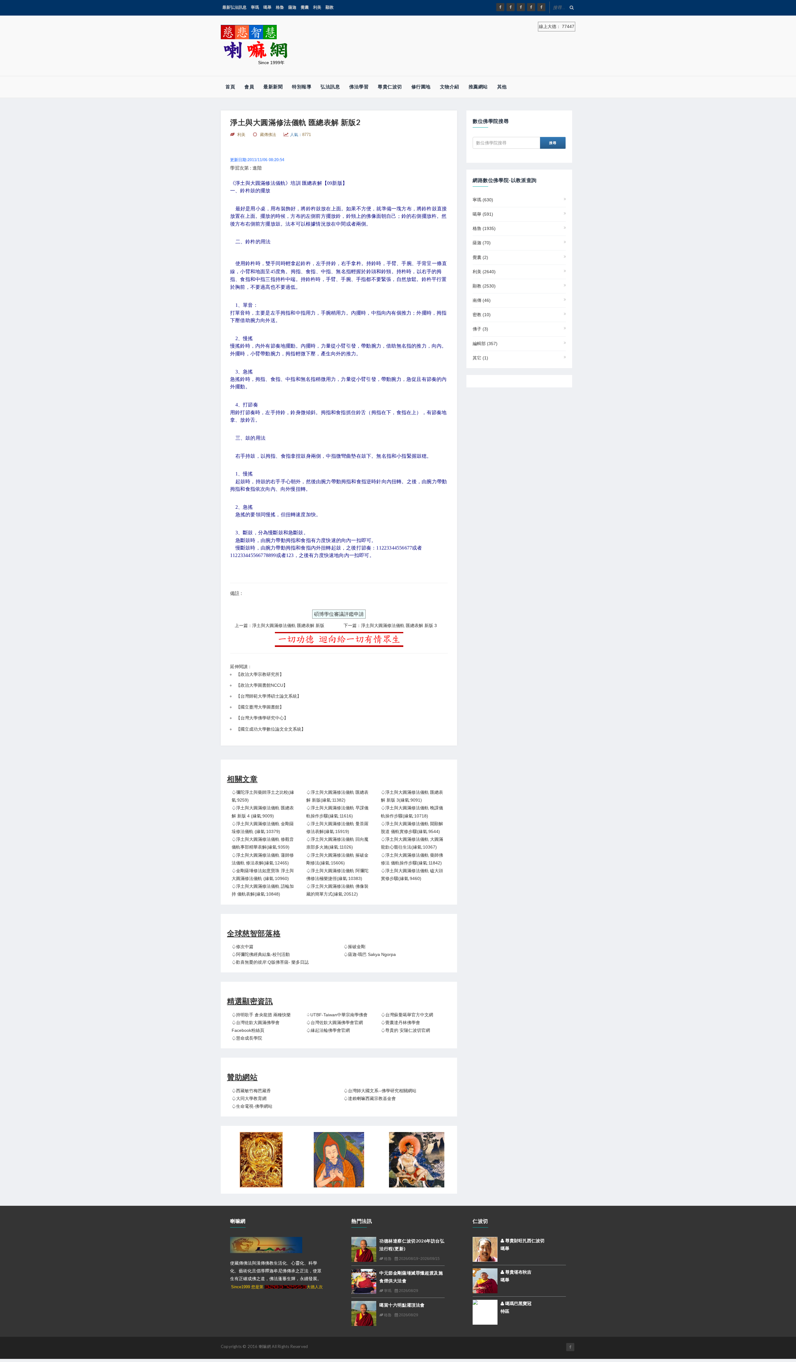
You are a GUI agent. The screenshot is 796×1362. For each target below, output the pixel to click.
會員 (249, 86)
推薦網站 (478, 86)
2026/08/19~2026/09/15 (419, 1259)
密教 (482, 314)
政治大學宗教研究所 (260, 674)
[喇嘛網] (531, 7)
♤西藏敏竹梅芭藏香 (251, 1090)
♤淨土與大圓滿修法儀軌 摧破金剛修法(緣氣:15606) (337, 859)
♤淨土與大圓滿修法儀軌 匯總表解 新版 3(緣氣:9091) (412, 796)
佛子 (480, 328)
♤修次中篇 (242, 946)
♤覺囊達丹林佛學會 (400, 1022)
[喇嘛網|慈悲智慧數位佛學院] (511, 7)
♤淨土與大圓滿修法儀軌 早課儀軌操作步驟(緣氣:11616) (337, 811)
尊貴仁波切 (390, 86)
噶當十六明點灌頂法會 (402, 1305)
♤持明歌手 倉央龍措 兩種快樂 (261, 1014)
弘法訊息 (330, 86)
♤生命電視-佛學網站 (252, 1106)
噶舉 (267, 7)
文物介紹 (449, 86)
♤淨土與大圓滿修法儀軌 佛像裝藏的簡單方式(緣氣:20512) (337, 890)
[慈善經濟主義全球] (541, 7)
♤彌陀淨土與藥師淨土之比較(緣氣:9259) (263, 796)
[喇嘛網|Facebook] (500, 7)
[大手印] (416, 1159)
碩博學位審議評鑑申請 (339, 614)
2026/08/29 (408, 1291)
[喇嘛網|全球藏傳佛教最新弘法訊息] (521, 7)
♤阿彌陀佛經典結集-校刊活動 (261, 954)
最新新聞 (273, 86)
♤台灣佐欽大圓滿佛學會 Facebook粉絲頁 (256, 1026)
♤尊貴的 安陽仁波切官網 (405, 1030)
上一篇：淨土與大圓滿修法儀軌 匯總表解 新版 (279, 625)
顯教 (330, 7)
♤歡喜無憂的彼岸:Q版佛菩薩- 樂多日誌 (270, 962)
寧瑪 (255, 7)
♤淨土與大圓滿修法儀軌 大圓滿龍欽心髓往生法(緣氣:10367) (412, 843)
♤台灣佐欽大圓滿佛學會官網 (334, 1022)
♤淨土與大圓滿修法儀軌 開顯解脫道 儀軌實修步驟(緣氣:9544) (412, 827)
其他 (502, 86)
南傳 (482, 300)
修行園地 (421, 86)
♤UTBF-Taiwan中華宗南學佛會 (337, 1014)
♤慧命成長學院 (247, 1038)
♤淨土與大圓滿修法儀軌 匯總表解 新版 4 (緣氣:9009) (263, 811)
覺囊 (305, 7)
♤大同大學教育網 (249, 1098)
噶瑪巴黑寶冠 (517, 1303)
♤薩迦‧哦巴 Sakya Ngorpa (370, 954)
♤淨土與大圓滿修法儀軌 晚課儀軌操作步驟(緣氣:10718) (412, 811)
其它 (480, 357)
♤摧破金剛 (354, 946)
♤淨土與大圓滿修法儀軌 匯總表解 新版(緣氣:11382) (337, 796)
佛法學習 (358, 86)
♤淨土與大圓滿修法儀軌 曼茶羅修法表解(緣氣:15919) (337, 827)
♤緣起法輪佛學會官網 (328, 1030)
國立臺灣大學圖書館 (260, 706)
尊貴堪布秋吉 (517, 1272)
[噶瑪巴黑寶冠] (485, 1307)
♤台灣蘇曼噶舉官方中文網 (407, 1014)
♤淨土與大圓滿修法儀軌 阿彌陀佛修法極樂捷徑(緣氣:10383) (337, 874)
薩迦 (292, 7)
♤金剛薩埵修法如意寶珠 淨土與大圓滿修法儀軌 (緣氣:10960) (263, 874)
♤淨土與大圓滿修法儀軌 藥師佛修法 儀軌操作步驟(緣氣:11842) (412, 859)
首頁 (230, 86)
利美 (317, 7)
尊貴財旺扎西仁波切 (524, 1240)
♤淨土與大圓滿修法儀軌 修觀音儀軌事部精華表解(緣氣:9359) (263, 843)
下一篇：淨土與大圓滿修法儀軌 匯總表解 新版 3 (390, 625)
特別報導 (301, 86)
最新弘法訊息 (234, 7)
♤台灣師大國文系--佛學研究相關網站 (380, 1090)
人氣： (300, 134)
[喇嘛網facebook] (570, 1347)
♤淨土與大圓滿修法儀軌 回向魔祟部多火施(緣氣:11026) (337, 843)
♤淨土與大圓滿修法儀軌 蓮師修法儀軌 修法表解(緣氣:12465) (263, 859)
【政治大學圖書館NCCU (259, 685)
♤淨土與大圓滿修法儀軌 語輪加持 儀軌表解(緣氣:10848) (263, 890)
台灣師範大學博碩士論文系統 (268, 696)
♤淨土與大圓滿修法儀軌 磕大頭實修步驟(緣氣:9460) (412, 874)
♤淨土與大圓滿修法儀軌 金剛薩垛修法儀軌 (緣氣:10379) (263, 827)
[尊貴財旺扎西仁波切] (485, 1249)
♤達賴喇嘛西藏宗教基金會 (370, 1098)
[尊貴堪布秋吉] (485, 1280)
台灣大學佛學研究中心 (262, 717)
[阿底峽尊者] (339, 1159)
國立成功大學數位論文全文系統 (270, 729)
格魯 (280, 7)
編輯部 (485, 343)
